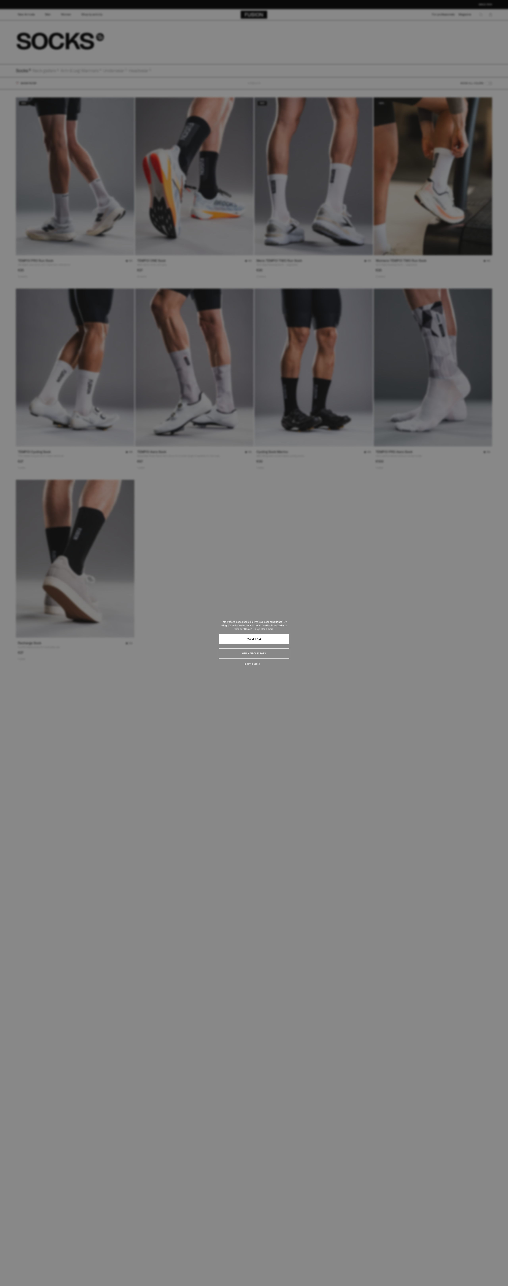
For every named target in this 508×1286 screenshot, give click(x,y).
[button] (254, 664)
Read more (267, 629)
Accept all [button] (254, 638)
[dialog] (254, 643)
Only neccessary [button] (254, 653)
